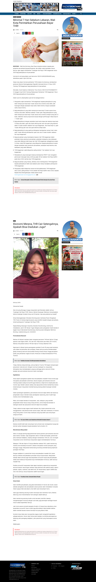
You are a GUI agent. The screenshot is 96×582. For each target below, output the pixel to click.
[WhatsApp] (32, 33)
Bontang (15, 16)
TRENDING (19, 16)
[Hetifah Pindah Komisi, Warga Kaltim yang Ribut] (72, 53)
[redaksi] (14, 29)
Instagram (62, 566)
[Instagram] (77, 1)
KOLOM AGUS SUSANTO (68, 59)
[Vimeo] (80, 1)
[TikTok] (52, 568)
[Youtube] (82, 1)
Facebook (55, 566)
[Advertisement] (36, 206)
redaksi (17, 29)
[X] (79, 1)
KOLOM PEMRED (65, 38)
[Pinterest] (29, 33)
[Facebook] (76, 1)
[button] (81, 14)
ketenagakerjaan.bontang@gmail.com (25, 174)
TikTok (54, 568)
